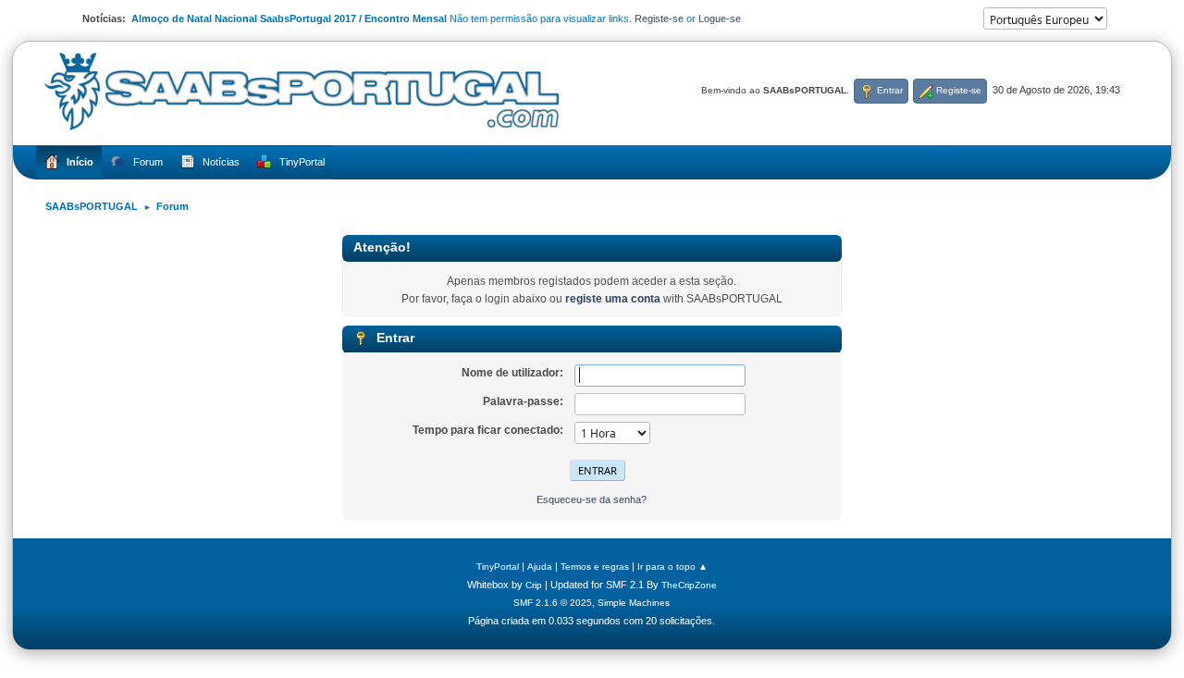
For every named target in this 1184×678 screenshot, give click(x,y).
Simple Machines (634, 603)
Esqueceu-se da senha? (591, 499)
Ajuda (539, 566)
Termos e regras (595, 566)
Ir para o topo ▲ (672, 566)
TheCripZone (689, 585)
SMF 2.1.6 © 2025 (552, 603)
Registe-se (659, 18)
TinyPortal (497, 566)
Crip (533, 585)
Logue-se (719, 18)
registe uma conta (612, 298)
